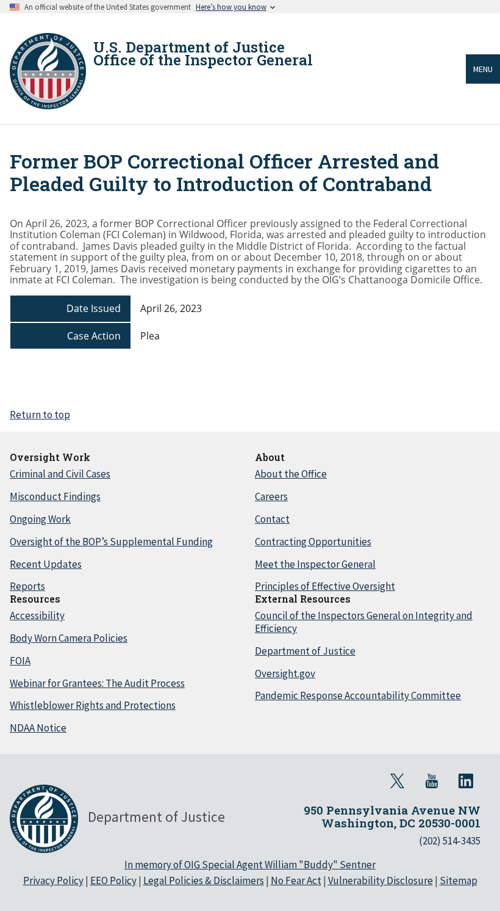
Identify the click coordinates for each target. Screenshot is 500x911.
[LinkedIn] (465, 781)
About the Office (291, 474)
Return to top (40, 414)
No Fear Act (296, 880)
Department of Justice (305, 651)
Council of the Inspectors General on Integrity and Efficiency (364, 622)
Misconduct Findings (55, 496)
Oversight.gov (285, 673)
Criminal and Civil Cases (60, 474)
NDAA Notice (38, 728)
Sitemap (458, 880)
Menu (483, 69)
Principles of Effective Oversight (325, 586)
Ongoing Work (40, 519)
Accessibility (37, 615)
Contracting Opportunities (313, 541)
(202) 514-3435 (449, 840)
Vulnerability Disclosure (380, 880)
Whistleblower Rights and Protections (93, 705)
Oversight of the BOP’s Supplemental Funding (111, 541)
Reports (27, 586)
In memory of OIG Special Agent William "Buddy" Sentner (250, 864)
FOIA (20, 660)
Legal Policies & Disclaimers (203, 880)
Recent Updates (46, 564)
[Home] (48, 71)
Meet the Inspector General (315, 564)
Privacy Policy (53, 880)
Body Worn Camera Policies (68, 638)
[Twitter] (397, 781)
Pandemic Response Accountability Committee (358, 695)
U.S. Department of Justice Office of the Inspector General (203, 53)
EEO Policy (113, 880)
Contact (272, 519)
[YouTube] (431, 781)
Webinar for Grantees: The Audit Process (97, 683)
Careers (271, 496)
